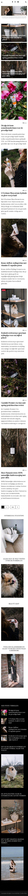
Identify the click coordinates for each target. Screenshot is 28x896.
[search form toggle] (25, 2)
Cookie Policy (23, 893)
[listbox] (14, 51)
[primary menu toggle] (2, 2)
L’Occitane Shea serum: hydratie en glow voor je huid (12, 57)
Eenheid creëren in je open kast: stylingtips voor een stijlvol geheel (13, 335)
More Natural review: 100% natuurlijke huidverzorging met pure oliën (13, 475)
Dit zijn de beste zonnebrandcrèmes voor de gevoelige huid (12, 37)
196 (13, 507)
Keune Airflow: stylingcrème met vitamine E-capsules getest (13, 75)
